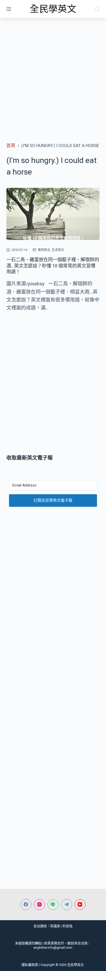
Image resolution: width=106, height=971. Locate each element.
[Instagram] (39, 904)
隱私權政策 (29, 965)
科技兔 (68, 926)
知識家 (55, 926)
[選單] (8, 9)
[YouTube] (80, 904)
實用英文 (44, 250)
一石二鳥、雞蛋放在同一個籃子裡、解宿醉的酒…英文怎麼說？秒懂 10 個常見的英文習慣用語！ (52, 265)
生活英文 (58, 250)
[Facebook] (26, 904)
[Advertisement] (53, 73)
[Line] (53, 904)
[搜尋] (97, 9)
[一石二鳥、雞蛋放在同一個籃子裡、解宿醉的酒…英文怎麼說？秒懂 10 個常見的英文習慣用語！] (53, 214)
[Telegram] (66, 904)
